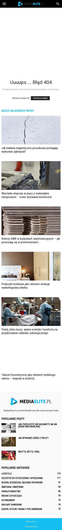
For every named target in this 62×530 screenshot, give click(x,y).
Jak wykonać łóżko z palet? (33, 438)
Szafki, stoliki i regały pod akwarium (21, 509)
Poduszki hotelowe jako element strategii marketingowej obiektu (25, 285)
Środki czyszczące (11, 495)
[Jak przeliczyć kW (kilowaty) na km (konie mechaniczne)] (8, 428)
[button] (58, 4)
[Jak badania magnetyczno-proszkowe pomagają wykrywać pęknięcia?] (31, 130)
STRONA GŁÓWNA (40, 98)
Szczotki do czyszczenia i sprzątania (22, 478)
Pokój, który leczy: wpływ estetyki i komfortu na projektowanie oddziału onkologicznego (29, 331)
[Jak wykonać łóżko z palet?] (8, 441)
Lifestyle (6, 473)
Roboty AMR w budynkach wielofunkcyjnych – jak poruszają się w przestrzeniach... (30, 240)
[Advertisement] (31, 40)
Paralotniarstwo (10, 491)
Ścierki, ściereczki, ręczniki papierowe (22, 482)
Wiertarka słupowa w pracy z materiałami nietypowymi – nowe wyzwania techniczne (26, 195)
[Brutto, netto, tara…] (8, 455)
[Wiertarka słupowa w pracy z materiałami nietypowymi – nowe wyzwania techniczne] (31, 175)
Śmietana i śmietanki (12, 487)
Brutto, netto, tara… (29, 451)
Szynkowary (8, 500)
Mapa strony (31, 521)
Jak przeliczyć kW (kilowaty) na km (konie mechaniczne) (37, 425)
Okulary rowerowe (11, 504)
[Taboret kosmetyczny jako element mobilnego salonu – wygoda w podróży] (31, 357)
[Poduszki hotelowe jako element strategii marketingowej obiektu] (31, 266)
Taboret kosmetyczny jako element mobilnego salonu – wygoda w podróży (28, 376)
